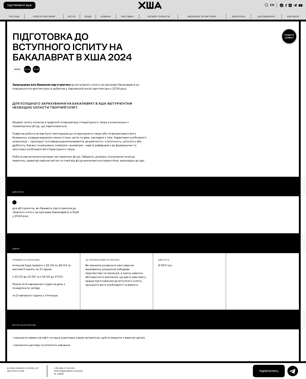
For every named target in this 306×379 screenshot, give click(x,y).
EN (272, 5)
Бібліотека (238, 16)
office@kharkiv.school (68, 371)
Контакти (293, 16)
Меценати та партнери (202, 16)
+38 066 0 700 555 (64, 368)
